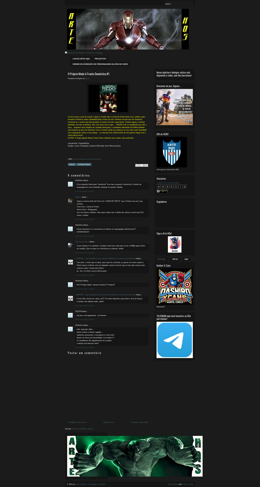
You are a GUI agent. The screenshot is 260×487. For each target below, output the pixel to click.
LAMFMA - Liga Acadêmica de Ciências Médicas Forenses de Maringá (105, 258)
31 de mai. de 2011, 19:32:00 (84, 347)
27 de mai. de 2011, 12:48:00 (84, 275)
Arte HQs (161, 259)
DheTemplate (173, 484)
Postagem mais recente (77, 422)
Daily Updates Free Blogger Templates (91, 484)
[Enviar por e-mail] (136, 165)
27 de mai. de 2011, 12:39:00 (84, 253)
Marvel (71, 164)
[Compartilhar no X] (141, 165)
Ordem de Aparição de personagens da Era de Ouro (100, 64)
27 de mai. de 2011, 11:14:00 (84, 191)
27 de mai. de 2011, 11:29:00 (84, 236)
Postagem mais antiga (139, 422)
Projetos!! (100, 59)
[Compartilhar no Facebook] (144, 165)
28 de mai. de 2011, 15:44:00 (84, 319)
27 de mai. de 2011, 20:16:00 (84, 305)
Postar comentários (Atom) (82, 429)
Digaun (78, 197)
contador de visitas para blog (168, 183)
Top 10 (175, 259)
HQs (186, 259)
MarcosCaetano (82, 242)
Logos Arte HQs (81, 59)
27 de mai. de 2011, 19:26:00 (84, 289)
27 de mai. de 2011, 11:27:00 (84, 219)
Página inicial (108, 422)
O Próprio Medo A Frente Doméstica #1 (88, 74)
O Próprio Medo (84, 164)
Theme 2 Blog (187, 484)
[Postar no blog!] (139, 165)
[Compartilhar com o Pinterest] (146, 165)
